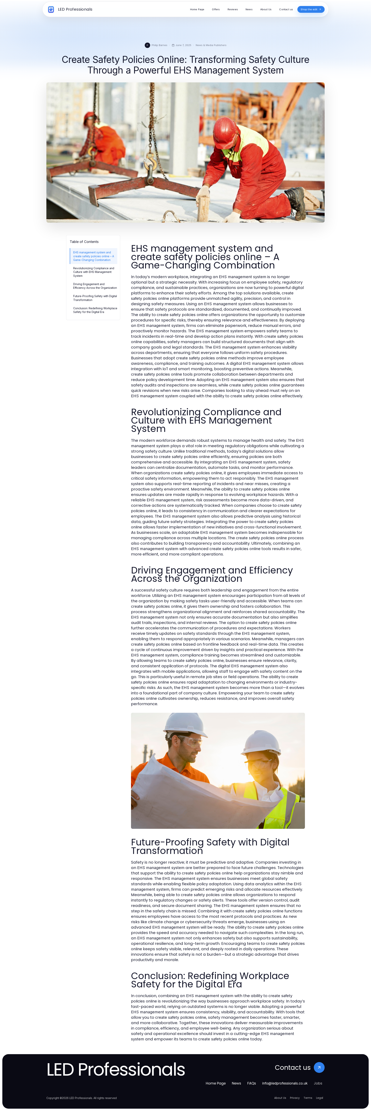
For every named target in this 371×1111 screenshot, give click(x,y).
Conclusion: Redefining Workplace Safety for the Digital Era (95, 310)
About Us (280, 1098)
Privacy (295, 1098)
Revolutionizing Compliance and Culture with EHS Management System (93, 272)
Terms (308, 1098)
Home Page (216, 1083)
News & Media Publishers (211, 45)
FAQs (251, 1083)
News (236, 1083)
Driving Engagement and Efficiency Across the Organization (95, 285)
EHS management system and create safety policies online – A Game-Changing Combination (93, 256)
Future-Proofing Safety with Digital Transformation (95, 297)
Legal (319, 1098)
